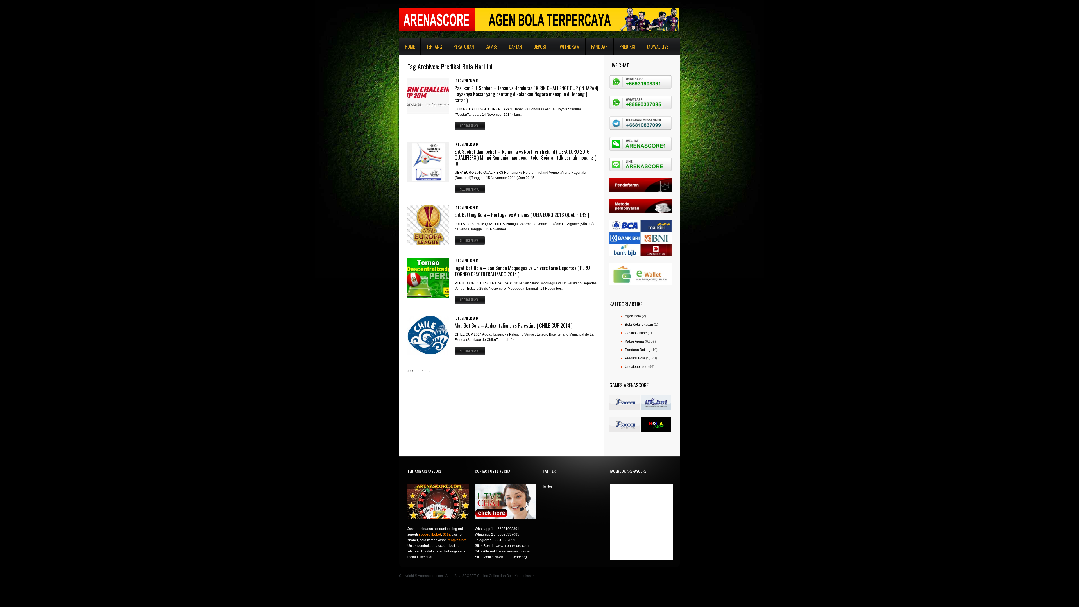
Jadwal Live (657, 46)
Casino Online (636, 333)
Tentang (434, 46)
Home (410, 46)
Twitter (547, 486)
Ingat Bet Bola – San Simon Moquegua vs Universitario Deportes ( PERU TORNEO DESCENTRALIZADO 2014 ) (522, 271)
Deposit (541, 46)
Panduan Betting (637, 350)
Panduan (599, 46)
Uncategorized (636, 367)
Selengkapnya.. (470, 126)
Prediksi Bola (635, 358)
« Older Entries (418, 371)
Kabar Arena (634, 341)
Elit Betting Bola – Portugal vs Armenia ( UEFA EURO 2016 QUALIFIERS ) (522, 214)
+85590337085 (507, 534)
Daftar (515, 46)
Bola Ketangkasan (639, 325)
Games (491, 46)
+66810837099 (503, 540)
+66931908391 (507, 529)
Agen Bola (633, 316)
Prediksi (627, 46)
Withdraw (570, 46)
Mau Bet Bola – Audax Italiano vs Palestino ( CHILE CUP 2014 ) (514, 325)
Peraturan (464, 46)
